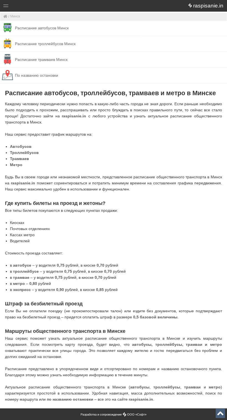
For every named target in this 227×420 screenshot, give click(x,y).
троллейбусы (166, 387)
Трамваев (19, 158)
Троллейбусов (24, 152)
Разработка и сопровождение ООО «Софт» (113, 414)
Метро (16, 165)
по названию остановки (70, 399)
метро (215, 387)
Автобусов (21, 146)
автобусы (139, 387)
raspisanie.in (74, 116)
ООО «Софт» (26, 7)
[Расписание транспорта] (5, 17)
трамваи (192, 387)
